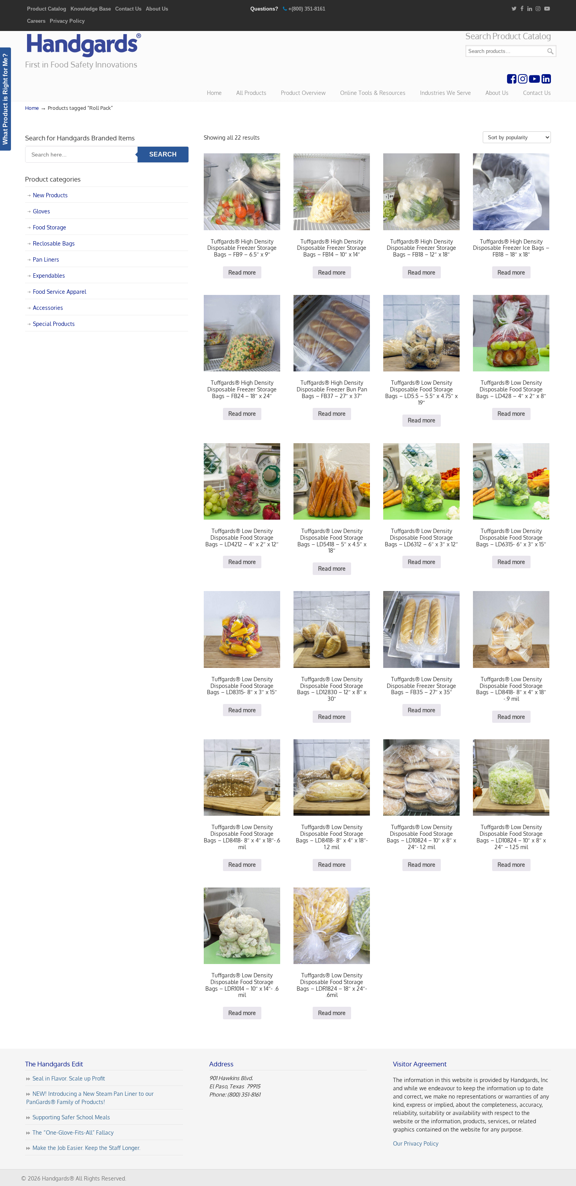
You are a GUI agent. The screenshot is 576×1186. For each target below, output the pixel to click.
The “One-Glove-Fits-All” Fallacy (73, 1132)
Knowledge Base (91, 9)
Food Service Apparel (59, 291)
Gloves (41, 211)
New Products (50, 195)
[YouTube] (547, 9)
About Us (157, 9)
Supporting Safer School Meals (71, 1117)
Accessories (48, 307)
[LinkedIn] (529, 9)
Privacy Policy (67, 21)
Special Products (54, 323)
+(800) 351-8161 (306, 9)
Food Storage (49, 227)
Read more (242, 272)
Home (32, 108)
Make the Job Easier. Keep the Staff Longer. (86, 1147)
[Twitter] (514, 9)
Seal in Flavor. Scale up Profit (69, 1078)
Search (550, 51)
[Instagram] (538, 9)
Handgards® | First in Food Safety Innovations (84, 45)
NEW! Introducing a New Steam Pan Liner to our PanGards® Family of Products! (90, 1097)
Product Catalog (46, 9)
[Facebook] (522, 9)
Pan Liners (46, 259)
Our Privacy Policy (415, 1143)
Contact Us (128, 9)
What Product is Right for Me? (5, 99)
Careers (36, 21)
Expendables (49, 275)
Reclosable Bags (54, 243)
